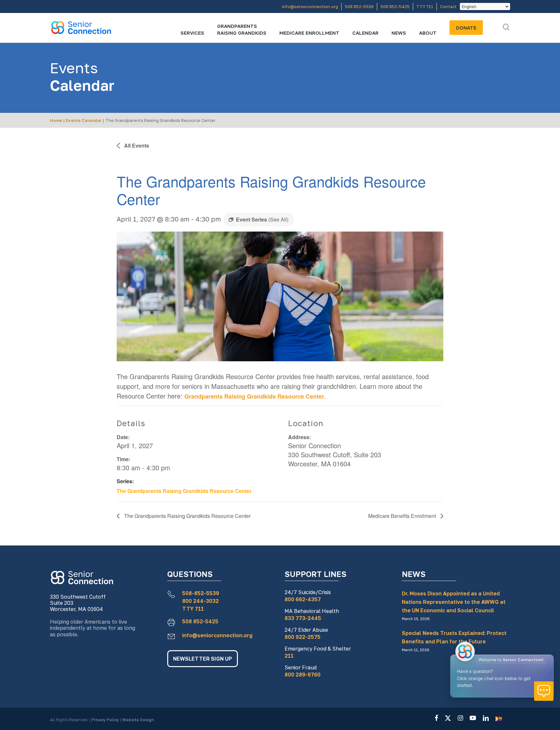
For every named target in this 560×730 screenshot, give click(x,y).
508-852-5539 (200, 593)
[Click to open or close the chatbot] (544, 691)
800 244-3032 (200, 601)
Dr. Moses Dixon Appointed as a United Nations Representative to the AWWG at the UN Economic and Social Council (454, 602)
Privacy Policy (105, 719)
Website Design (138, 719)
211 (289, 655)
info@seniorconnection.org (217, 635)
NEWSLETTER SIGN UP (202, 658)
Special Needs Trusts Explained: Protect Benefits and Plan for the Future (454, 637)
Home (56, 120)
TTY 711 (193, 608)
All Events (136, 145)
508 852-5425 (200, 621)
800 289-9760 (303, 674)
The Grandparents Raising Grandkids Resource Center (184, 491)
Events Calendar (84, 120)
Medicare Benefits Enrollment (402, 516)
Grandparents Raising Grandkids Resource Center (254, 396)
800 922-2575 (303, 637)
